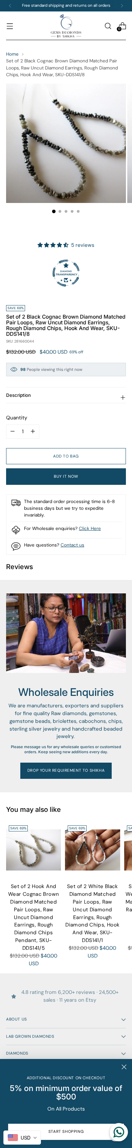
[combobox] (22, 1137)
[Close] (124, 1067)
